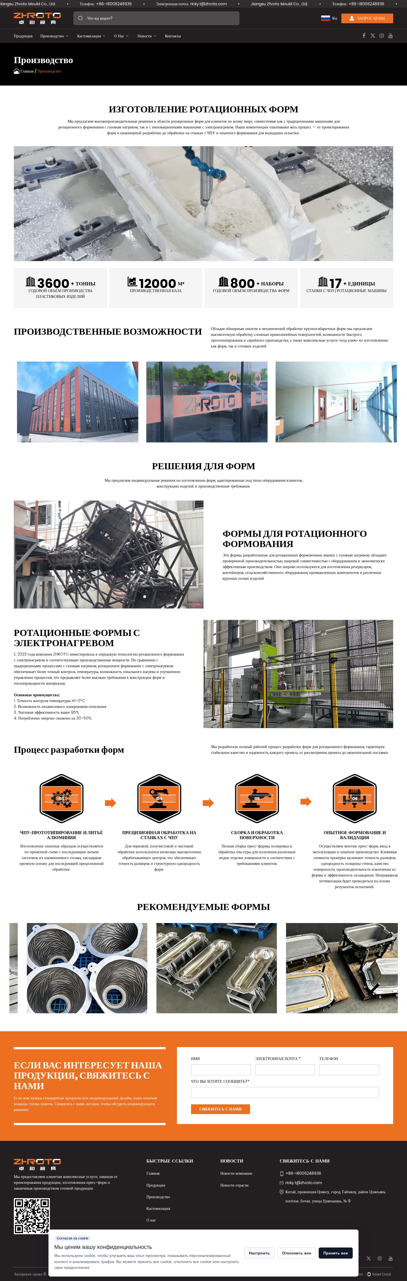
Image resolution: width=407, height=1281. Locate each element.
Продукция (23, 36)
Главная (27, 71)
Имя (195, 1059)
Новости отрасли (234, 1185)
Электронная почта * (278, 1059)
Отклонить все (296, 1253)
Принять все (335, 1253)
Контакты (173, 36)
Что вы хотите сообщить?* (220, 1082)
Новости (145, 36)
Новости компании (236, 1173)
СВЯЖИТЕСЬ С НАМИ (220, 1109)
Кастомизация (89, 36)
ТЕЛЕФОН (328, 1059)
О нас (119, 36)
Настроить (259, 1253)
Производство (52, 36)
